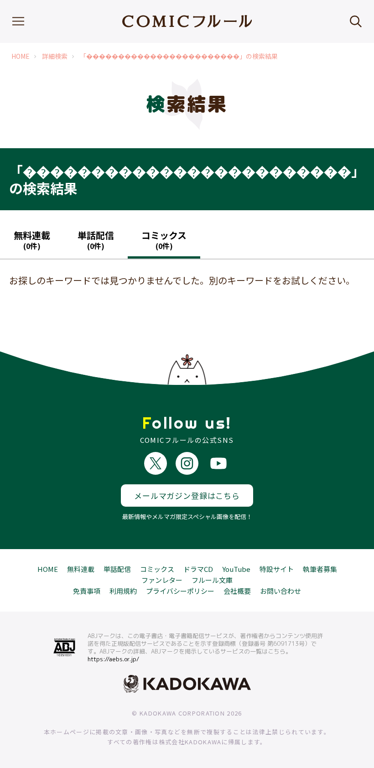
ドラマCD (198, 569)
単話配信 (117, 569)
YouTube (236, 569)
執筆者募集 (320, 569)
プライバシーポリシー (180, 591)
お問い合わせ (280, 591)
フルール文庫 (212, 580)
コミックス (157, 569)
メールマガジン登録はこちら (187, 495)
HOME (20, 56)
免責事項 (86, 591)
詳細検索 (55, 56)
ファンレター (161, 580)
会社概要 (237, 591)
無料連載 (80, 569)
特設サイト (277, 569)
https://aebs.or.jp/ (113, 659)
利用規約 (123, 591)
